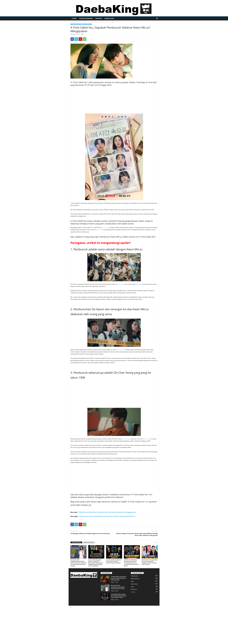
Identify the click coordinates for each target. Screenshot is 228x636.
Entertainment (78, 22)
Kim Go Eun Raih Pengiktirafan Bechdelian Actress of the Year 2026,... (118, 587)
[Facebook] (72, 39)
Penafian (98, 18)
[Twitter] (76, 39)
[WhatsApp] (84, 39)
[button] (157, 18)
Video (132, 586)
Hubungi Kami (109, 18)
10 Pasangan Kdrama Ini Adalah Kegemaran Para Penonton (90, 533)
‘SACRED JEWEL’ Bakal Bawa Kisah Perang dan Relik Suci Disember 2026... (118, 578)
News (132, 581)
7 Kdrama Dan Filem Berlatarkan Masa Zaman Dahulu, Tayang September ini (106, 516)
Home (71, 22)
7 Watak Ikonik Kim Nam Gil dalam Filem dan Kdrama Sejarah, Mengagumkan (107, 512)
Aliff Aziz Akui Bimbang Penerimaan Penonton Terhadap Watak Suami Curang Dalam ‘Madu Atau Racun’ (131, 563)
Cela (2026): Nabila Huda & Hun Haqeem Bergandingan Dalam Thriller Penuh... (118, 595)
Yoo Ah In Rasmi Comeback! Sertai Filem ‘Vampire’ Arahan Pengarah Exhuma (113, 561)
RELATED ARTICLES (76, 542)
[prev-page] (155, 542)
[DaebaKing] (114, 8)
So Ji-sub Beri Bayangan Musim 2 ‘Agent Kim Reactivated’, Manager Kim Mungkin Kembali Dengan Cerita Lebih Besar (95, 563)
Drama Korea (134, 584)
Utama (74, 18)
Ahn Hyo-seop (120, 284)
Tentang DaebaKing (86, 18)
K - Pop (133, 592)
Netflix (89, 24)
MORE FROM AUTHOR (88, 542)
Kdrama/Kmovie (82, 24)
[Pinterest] (80, 39)
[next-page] (157, 542)
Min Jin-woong (125, 439)
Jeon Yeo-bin (105, 227)
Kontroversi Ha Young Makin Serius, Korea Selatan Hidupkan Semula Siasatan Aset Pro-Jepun (150, 562)
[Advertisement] (114, 100)
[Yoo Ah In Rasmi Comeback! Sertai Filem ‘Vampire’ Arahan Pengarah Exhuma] (114, 552)
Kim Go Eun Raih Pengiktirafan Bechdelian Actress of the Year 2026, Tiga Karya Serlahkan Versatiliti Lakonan (78, 563)
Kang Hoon (139, 284)
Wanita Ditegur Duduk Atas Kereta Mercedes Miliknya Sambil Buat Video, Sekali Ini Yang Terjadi (137, 534)
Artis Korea (134, 589)
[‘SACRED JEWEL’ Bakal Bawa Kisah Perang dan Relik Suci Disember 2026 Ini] (105, 579)
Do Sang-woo (121, 349)
